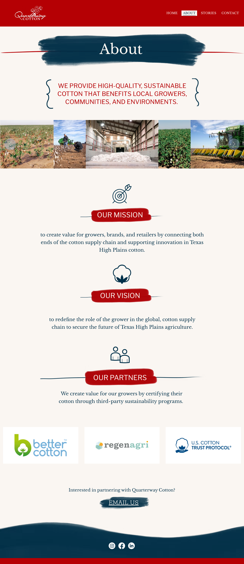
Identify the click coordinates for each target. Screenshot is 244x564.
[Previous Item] (10, 144)
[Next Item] (234, 144)
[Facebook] (121, 545)
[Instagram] (112, 545)
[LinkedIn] (131, 545)
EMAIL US (124, 503)
